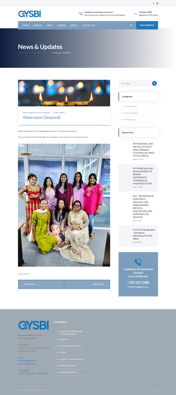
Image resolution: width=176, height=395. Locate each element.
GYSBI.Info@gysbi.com (138, 287)
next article (98, 284)
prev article (29, 284)
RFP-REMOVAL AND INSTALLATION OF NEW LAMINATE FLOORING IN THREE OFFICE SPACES (143, 149)
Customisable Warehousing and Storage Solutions (71, 332)
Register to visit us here (148, 15)
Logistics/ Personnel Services (71, 359)
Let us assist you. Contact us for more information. (105, 15)
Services (38, 25)
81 (33, 373)
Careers (61, 25)
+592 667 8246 (42, 373)
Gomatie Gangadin (43, 113)
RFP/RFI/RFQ (130, 119)
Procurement (147, 25)
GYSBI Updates (59, 113)
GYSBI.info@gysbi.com (27, 360)
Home (26, 25)
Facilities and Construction (71, 346)
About (73, 25)
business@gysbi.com (26, 364)
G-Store (63, 352)
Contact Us (88, 25)
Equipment (64, 339)
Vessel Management (68, 365)
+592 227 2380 (24, 373)
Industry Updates (131, 113)
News (50, 25)
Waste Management (68, 372)
